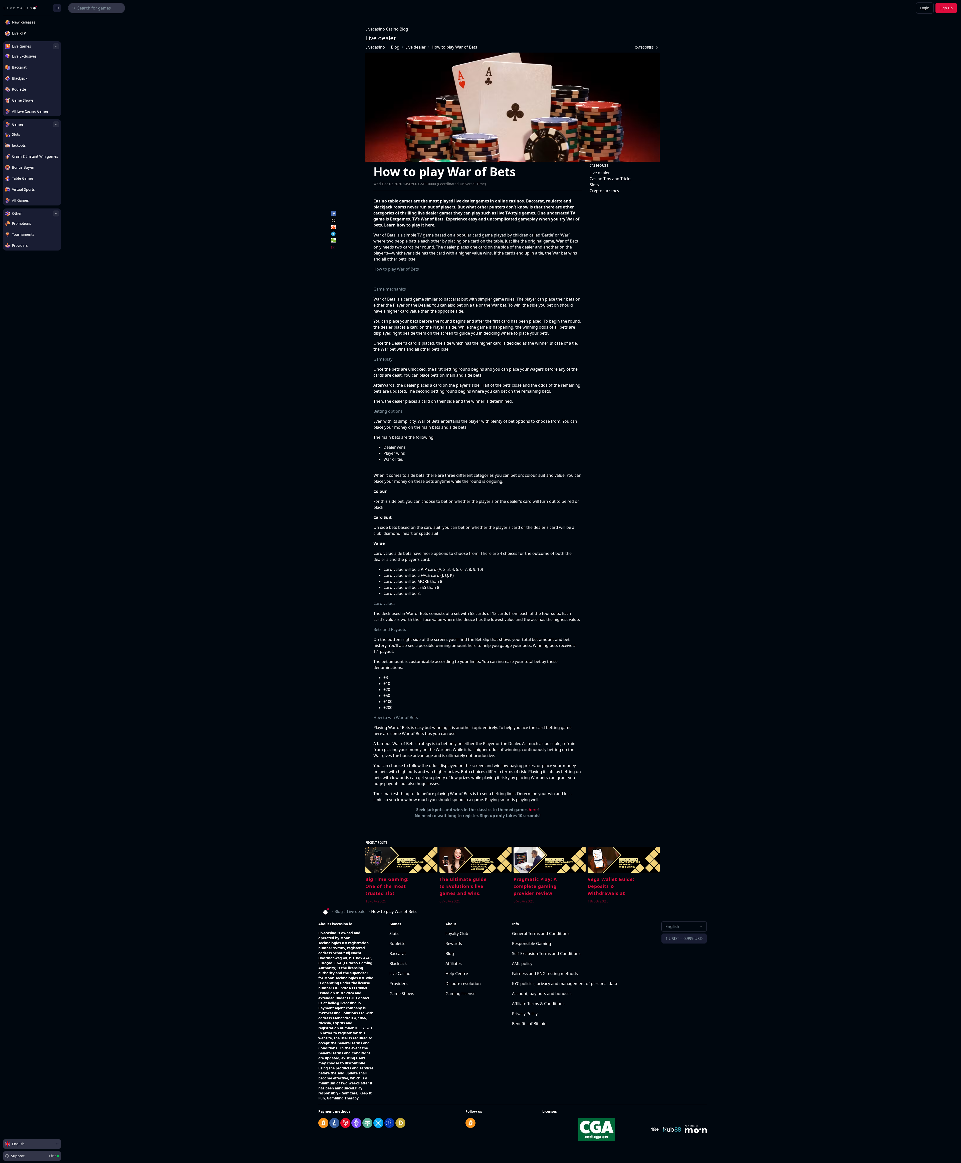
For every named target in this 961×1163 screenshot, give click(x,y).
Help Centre (456, 973)
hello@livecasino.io (344, 1003)
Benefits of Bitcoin (529, 1023)
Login (924, 8)
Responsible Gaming (531, 943)
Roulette (397, 943)
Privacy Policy (525, 1013)
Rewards (453, 943)
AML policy (522, 963)
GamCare (349, 1093)
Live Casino (399, 973)
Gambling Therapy (342, 1098)
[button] (647, 48)
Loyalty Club (456, 933)
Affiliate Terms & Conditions (538, 1003)
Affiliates (453, 963)
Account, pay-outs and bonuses (542, 993)
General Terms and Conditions (541, 933)
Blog (449, 953)
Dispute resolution (463, 983)
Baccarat (397, 953)
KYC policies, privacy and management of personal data (564, 983)
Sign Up (946, 8)
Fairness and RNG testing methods (545, 973)
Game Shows (401, 993)
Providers (398, 983)
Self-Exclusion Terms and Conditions (546, 953)
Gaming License (460, 993)
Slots (394, 933)
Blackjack (398, 963)
